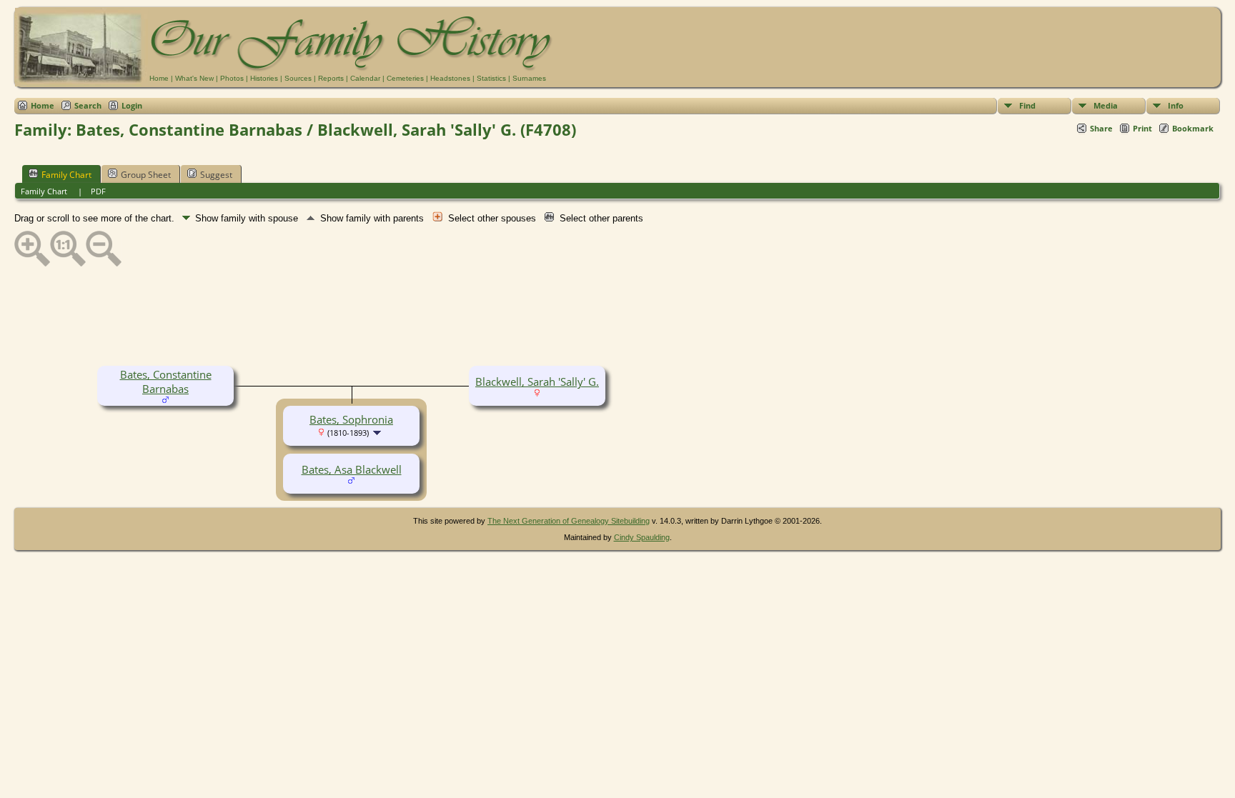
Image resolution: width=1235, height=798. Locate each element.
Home (159, 78)
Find (1027, 105)
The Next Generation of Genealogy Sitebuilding (568, 521)
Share (1101, 128)
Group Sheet (146, 175)
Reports (331, 78)
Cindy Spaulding (642, 537)
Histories (264, 78)
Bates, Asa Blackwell (352, 469)
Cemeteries (405, 78)
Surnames (529, 78)
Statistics (491, 78)
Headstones (450, 78)
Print (1142, 128)
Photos (232, 78)
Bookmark (1193, 128)
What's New (194, 78)
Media (1105, 105)
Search (87, 105)
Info (1176, 105)
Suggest (216, 175)
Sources (298, 78)
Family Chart (66, 175)
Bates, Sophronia (351, 419)
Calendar (365, 78)
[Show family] (378, 431)
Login (131, 105)
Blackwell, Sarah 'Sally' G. (537, 381)
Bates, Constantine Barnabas (166, 381)
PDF (98, 191)
